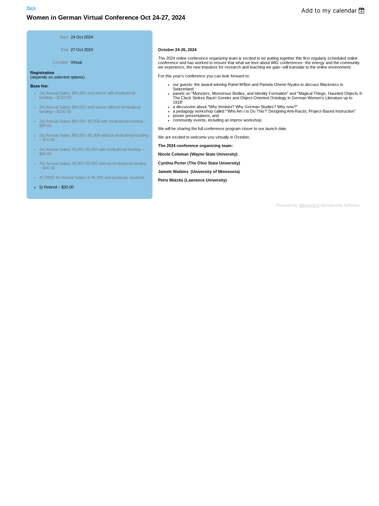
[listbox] (334, 10)
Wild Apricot (309, 205)
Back (31, 8)
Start (64, 37)
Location (60, 62)
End (64, 49)
